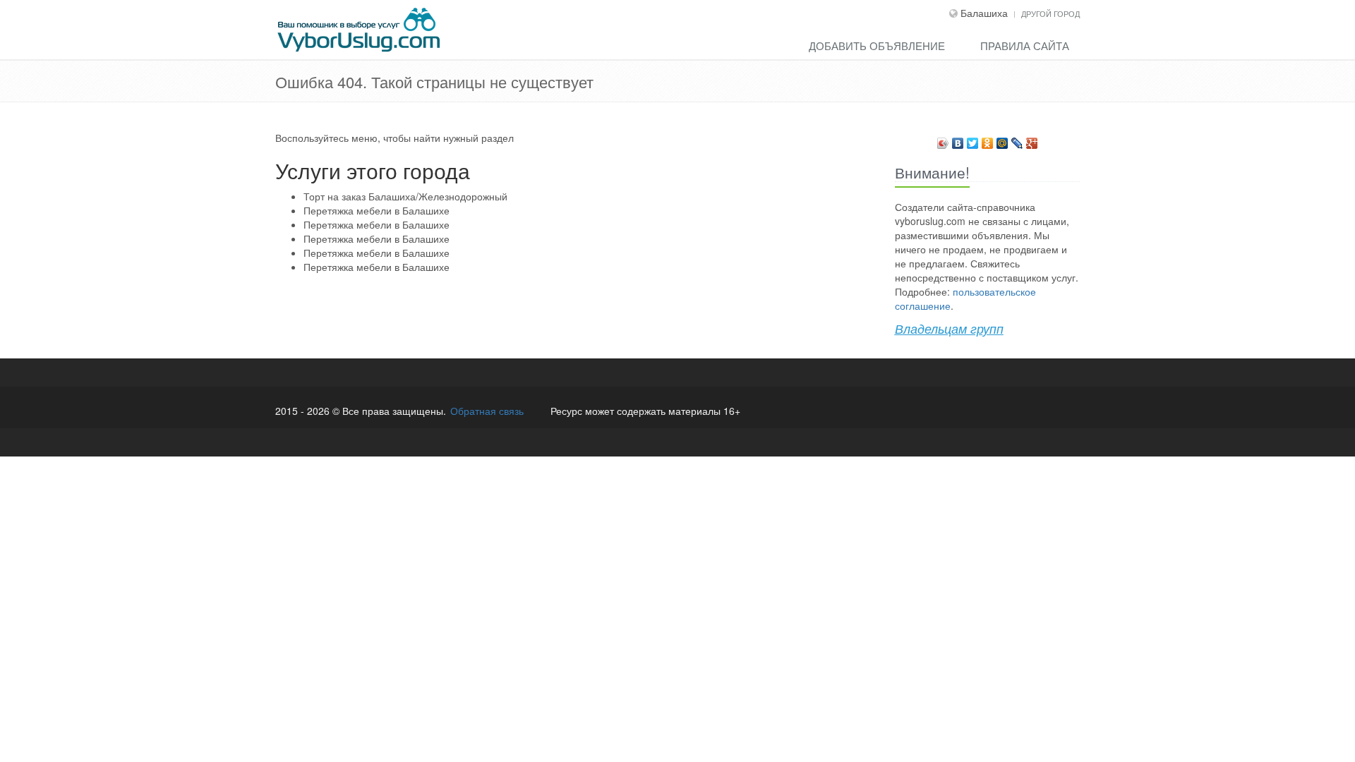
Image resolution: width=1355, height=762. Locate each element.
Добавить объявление (877, 45)
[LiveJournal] (1017, 139)
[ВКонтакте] (958, 139)
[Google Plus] (1032, 139)
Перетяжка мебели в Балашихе (376, 210)
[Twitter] (972, 139)
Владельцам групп (949, 328)
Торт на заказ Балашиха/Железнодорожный (405, 196)
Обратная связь (487, 411)
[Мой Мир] (1002, 139)
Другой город (1050, 13)
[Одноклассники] (987, 139)
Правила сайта (1024, 45)
